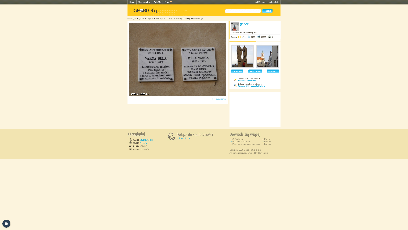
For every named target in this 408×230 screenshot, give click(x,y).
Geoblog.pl (131, 18)
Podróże (157, 2)
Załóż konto (260, 2)
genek (141, 18)
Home (132, 2)
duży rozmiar (221, 99)
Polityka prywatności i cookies (246, 144)
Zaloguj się (274, 2)
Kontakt (267, 144)
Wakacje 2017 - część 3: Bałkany (169, 18)
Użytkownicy (144, 2)
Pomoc (267, 141)
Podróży (143, 143)
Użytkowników (146, 140)
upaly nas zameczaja (194, 18)
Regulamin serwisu (241, 141)
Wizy (166, 2)
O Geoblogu (237, 139)
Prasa (267, 139)
